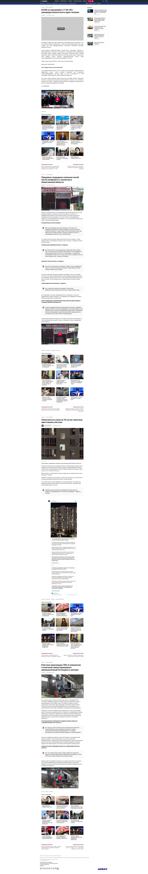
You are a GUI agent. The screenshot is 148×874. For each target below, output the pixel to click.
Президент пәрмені (72, 3)
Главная (42, 7)
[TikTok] (53, 868)
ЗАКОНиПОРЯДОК (60, 599)
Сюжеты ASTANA (49, 7)
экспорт (51, 791)
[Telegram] (49, 868)
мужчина (58, 350)
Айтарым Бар (55, 3)
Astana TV (44, 470)
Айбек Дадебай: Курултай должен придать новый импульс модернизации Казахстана (99, 20)
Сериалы (70, 1)
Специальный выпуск (63, 3)
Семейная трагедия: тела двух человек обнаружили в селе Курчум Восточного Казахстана (74, 410)
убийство (54, 350)
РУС (106, 1)
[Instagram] (45, 868)
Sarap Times (48, 3)
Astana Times (42, 3)
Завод (47, 791)
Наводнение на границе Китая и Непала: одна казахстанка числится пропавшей (50, 409)
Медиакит (42, 865)
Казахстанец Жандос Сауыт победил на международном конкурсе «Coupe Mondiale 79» (100, 11)
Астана (43, 599)
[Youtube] (51, 868)
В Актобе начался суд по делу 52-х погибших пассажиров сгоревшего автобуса (75, 167)
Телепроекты (63, 1)
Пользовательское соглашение (46, 862)
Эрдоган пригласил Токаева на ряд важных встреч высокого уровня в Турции (74, 656)
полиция (53, 599)
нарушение (48, 599)
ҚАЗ (103, 1)
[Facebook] (40, 868)
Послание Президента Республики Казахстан (49, 863)
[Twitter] (42, 868)
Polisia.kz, (57, 470)
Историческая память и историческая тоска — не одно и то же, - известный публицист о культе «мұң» (75, 847)
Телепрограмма (78, 1)
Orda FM (85, 1)
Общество (44, 111)
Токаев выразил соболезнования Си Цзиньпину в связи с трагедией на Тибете (51, 656)
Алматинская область (46, 350)
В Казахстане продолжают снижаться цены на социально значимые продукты (100, 28)
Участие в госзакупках (44, 864)
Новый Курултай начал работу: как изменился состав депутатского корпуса (99, 36)
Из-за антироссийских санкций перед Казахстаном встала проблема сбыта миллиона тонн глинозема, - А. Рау (50, 167)
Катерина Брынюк (48, 425)
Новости (57, 1)
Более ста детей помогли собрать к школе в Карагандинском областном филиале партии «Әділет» (51, 847)
